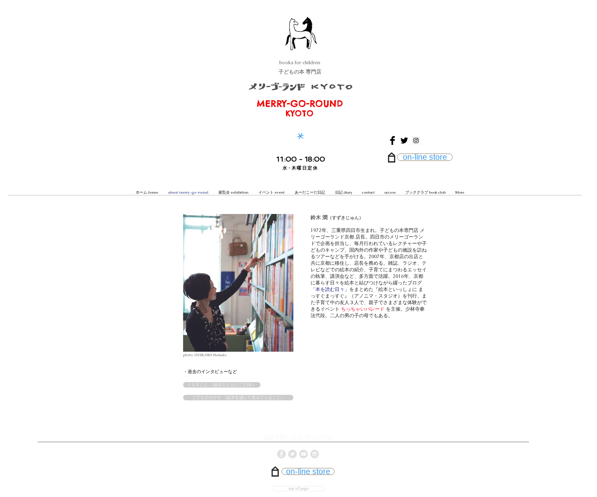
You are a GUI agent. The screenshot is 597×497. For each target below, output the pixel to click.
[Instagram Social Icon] (415, 140)
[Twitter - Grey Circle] (292, 454)
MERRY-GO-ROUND (300, 103)
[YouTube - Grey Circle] (303, 454)
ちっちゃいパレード (363, 309)
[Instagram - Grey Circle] (314, 454)
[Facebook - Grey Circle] (281, 454)
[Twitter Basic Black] (404, 140)
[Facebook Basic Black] (392, 140)
